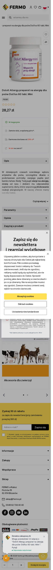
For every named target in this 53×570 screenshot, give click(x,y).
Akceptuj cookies (25, 296)
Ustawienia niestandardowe (25, 311)
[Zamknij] (48, 254)
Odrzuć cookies (25, 304)
